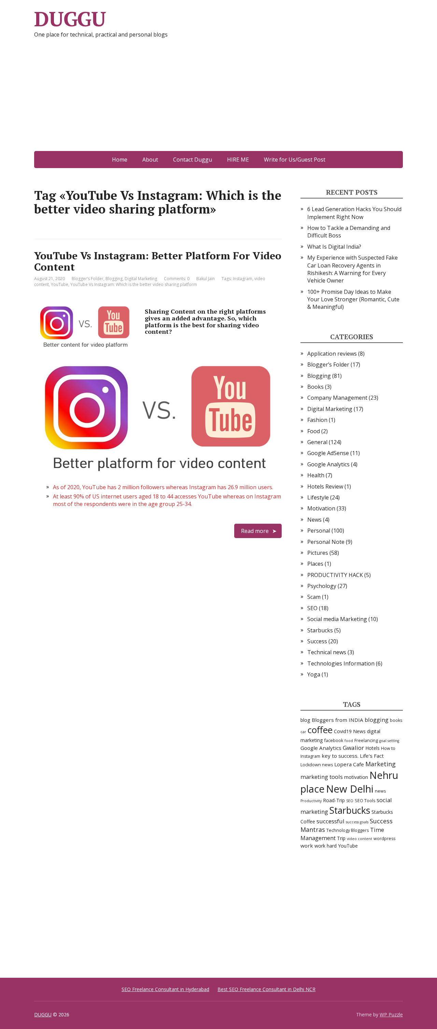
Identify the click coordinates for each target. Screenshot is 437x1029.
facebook (333, 740)
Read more (255, 531)
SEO (312, 608)
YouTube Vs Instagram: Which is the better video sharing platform (133, 284)
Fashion (317, 420)
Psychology (321, 586)
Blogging (114, 279)
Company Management (337, 397)
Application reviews (332, 353)
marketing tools (321, 777)
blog (305, 720)
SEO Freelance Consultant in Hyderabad (165, 989)
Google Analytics (328, 464)
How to (388, 748)
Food (313, 431)
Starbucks (320, 630)
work (306, 845)
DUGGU (70, 18)
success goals (357, 822)
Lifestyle (318, 497)
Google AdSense (328, 453)
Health (315, 475)
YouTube (59, 284)
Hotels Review (325, 486)
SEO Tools (365, 801)
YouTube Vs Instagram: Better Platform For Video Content (157, 261)
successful (330, 821)
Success (317, 641)
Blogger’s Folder (87, 279)
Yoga (313, 674)
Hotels (372, 748)
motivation (356, 777)
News (314, 519)
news (380, 791)
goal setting (389, 740)
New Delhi (349, 789)
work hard (325, 845)
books (396, 720)
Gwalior (353, 748)
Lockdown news (316, 765)
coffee (320, 730)
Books (315, 386)
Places (315, 563)
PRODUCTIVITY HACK (335, 575)
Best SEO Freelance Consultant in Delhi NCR (266, 989)
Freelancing (366, 740)
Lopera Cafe (349, 764)
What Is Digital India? (334, 246)
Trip (341, 838)
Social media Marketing (337, 619)
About (150, 159)
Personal (318, 530)
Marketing (380, 764)
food (348, 740)
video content (359, 838)
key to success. (340, 755)
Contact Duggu (192, 159)
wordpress (384, 838)
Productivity (311, 800)
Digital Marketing (141, 279)
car (303, 731)
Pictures (317, 553)
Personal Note (325, 542)
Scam (314, 597)
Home (119, 159)
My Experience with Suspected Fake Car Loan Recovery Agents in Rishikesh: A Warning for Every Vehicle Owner (352, 269)
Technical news (326, 652)
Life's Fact (372, 755)
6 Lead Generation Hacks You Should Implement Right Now (354, 212)
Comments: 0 (176, 279)
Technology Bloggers (347, 830)
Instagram (242, 279)
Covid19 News (350, 731)
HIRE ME (238, 159)
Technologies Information (341, 663)
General (317, 442)
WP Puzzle (391, 1014)
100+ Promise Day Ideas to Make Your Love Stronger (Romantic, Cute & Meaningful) (353, 299)
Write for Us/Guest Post (294, 159)
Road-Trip (334, 800)
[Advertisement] (218, 100)
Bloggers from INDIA (337, 719)
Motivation (321, 508)
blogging (377, 720)
